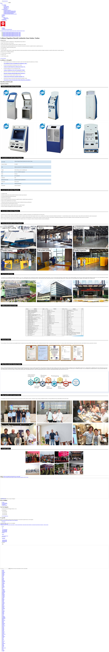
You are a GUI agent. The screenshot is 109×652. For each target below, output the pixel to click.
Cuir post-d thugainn (3, 58)
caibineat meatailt (46, 524)
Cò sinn (3, 502)
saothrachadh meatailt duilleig (11, 524)
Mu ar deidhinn (4, 4)
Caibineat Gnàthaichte (3, 524)
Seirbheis (3, 14)
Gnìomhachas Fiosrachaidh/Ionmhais (7, 29)
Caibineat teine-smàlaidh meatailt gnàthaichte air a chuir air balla (11, 476)
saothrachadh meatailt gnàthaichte (27, 524)
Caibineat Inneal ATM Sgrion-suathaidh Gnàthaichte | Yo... (14, 76)
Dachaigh (3, 27)
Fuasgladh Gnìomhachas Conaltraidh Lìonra (10, 11)
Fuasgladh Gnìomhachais (7, 10)
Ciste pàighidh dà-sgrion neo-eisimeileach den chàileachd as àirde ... (15, 63)
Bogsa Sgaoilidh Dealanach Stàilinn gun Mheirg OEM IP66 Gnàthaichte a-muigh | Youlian (16, 477)
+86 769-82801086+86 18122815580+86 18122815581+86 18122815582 (4, 530)
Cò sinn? (5, 5)
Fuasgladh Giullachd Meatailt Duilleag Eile (9, 12)
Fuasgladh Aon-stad (4, 9)
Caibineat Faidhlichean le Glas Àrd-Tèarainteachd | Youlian (14, 70)
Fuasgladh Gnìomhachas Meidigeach (9, 13)
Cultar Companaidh (4, 503)
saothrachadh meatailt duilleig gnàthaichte (37, 524)
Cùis (2, 16)
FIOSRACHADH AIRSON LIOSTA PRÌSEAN (11, 520)
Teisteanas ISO (6, 17)
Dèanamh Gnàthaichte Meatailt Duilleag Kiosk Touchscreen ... (15, 73)
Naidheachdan (4, 19)
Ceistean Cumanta (6, 8)
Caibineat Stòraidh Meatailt (18, 524)
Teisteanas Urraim (6, 18)
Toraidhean (3, 15)
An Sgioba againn (6, 6)
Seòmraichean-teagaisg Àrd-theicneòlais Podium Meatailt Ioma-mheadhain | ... (17, 79)
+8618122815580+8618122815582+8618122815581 (4, 541)
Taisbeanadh (5, 7)
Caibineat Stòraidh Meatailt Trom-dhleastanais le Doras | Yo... (14, 66)
